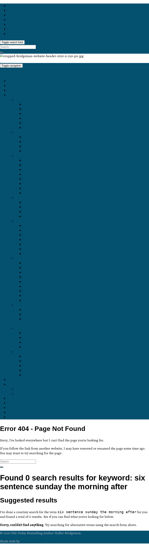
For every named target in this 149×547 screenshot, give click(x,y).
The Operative (34, 142)
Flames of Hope (35, 249)
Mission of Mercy (36, 286)
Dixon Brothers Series (32, 198)
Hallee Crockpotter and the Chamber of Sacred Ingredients (68, 347)
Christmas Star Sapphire (42, 184)
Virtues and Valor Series (34, 258)
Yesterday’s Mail (36, 361)
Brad (27, 207)
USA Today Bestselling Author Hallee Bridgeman (37, 73)
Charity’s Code (34, 272)
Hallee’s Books (19, 95)
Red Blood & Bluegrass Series (39, 221)
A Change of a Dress (39, 240)
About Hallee (18, 384)
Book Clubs (17, 408)
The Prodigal (33, 151)
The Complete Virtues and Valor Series (53, 300)
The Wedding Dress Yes (42, 375)
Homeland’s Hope (37, 268)
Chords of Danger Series (35, 132)
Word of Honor (34, 114)
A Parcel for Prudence (40, 277)
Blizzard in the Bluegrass (42, 230)
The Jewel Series (29, 156)
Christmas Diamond (38, 179)
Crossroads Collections (33, 352)
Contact (14, 398)
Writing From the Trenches (43, 314)
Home (12, 81)
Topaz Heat (32, 174)
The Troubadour (35, 146)
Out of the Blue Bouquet (42, 356)
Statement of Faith (30, 394)
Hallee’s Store (18, 90)
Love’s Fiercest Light (39, 128)
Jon (26, 212)
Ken (26, 216)
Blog (11, 86)
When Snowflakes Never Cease (48, 366)
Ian (25, 202)
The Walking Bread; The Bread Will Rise (54, 338)
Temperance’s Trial (38, 263)
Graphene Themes (33, 541)
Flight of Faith (33, 291)
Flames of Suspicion (39, 244)
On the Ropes (34, 310)
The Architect (33, 137)
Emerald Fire (33, 170)
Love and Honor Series (33, 100)
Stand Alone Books (30, 305)
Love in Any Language (40, 104)
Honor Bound (33, 109)
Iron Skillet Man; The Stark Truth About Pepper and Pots (66, 342)
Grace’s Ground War (39, 282)
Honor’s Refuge (35, 118)
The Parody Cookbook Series (38, 328)
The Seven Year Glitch (40, 235)
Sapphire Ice (33, 160)
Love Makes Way (36, 123)
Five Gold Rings (35, 370)
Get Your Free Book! (23, 380)
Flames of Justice (36, 254)
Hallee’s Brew (18, 403)
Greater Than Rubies (39, 165)
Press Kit (22, 389)
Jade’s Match (33, 188)
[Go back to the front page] (0, 60)
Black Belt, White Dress (41, 226)
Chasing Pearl (34, 193)
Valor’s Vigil (32, 296)
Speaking (15, 412)
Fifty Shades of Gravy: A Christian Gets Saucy (58, 333)
